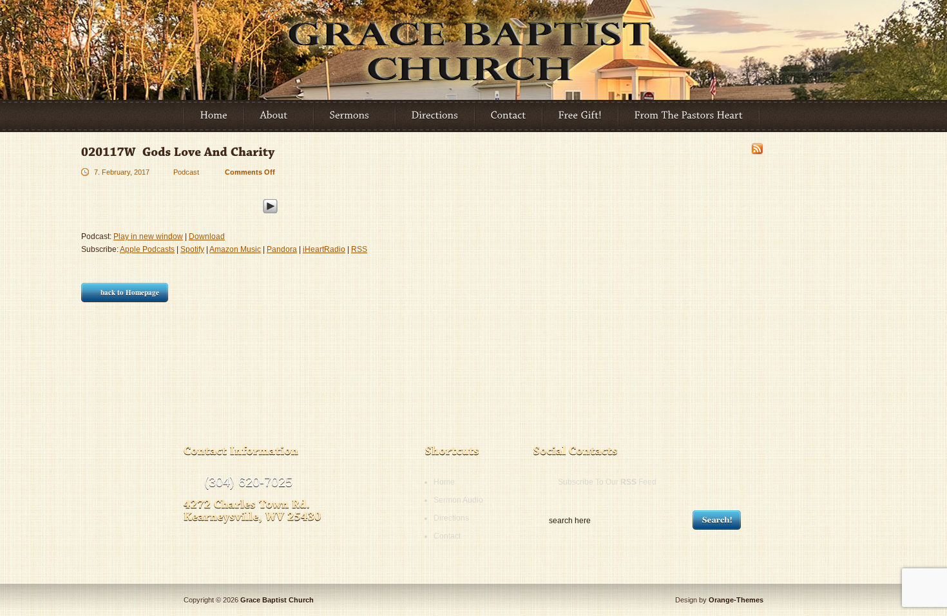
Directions (451, 518)
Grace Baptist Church (277, 600)
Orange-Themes (736, 600)
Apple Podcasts (147, 249)
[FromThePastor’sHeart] (689, 116)
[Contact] (508, 116)
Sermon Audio (458, 500)
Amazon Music (235, 249)
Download (207, 236)
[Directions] (435, 116)
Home (444, 481)
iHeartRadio (324, 249)
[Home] (214, 116)
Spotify (192, 249)
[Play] (270, 204)
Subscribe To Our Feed (607, 481)
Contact (447, 536)
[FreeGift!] (580, 116)
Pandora (282, 249)
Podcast (186, 172)
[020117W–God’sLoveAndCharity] (178, 152)
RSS (359, 249)
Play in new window (148, 236)
